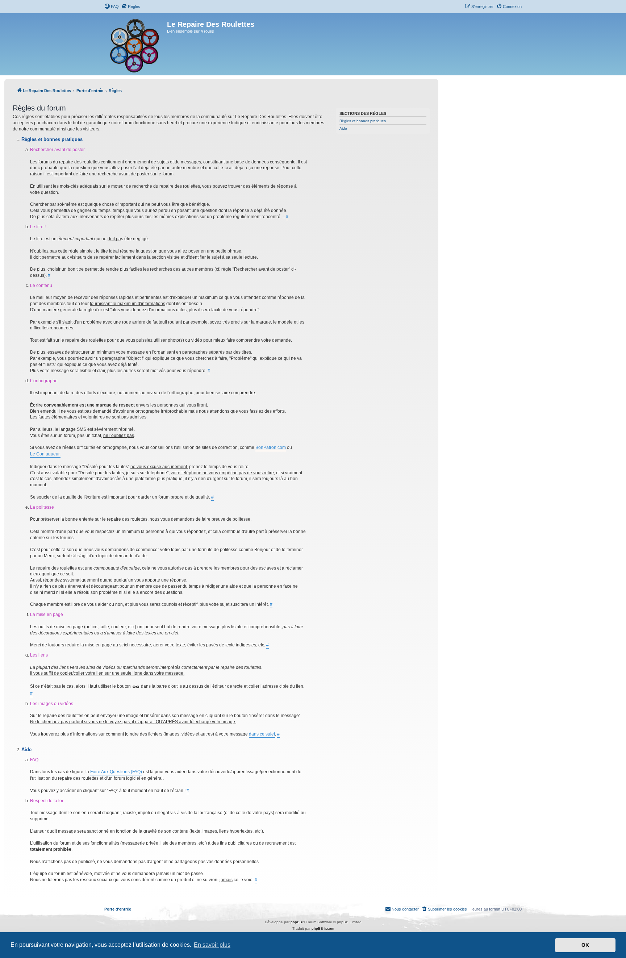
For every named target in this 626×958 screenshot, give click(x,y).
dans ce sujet (262, 734)
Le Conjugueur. (45, 454)
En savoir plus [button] (212, 945)
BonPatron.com (270, 447)
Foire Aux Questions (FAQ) (116, 771)
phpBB (296, 922)
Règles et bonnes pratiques (362, 121)
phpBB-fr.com (323, 928)
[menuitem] (111, 6)
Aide (343, 128)
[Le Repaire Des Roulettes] (135, 44)
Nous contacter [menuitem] (405, 909)
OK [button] (585, 945)
